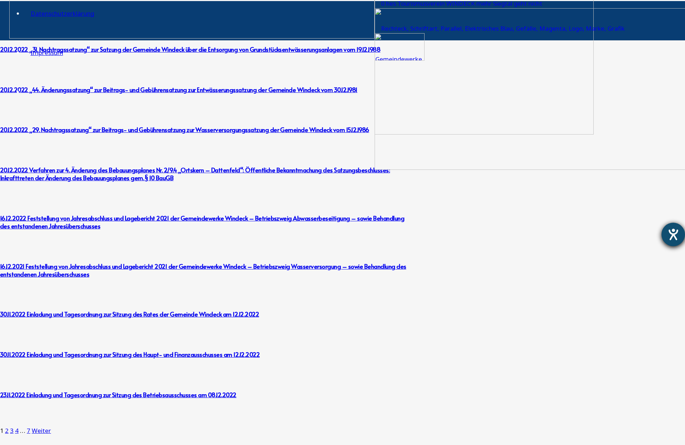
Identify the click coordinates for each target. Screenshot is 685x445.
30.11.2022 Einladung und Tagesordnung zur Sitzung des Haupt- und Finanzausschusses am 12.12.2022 (130, 354)
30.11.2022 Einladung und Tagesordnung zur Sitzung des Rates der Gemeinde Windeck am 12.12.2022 (129, 314)
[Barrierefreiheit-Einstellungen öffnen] (673, 234)
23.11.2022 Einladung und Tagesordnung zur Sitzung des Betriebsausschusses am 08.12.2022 (118, 394)
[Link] (192, 36)
